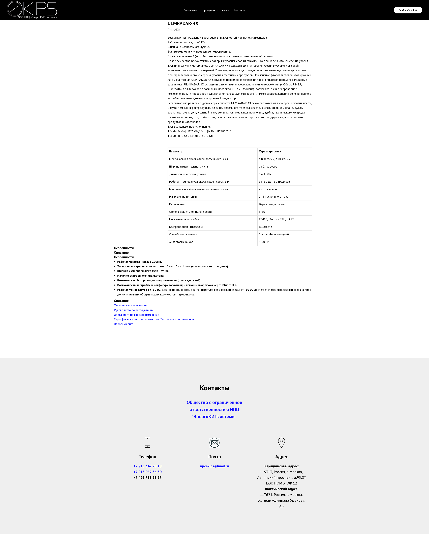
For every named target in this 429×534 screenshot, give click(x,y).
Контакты (239, 10)
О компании (190, 10)
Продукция (209, 10)
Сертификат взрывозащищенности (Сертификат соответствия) (155, 319)
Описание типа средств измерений (136, 315)
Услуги (225, 10)
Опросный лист (124, 324)
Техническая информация (130, 305)
